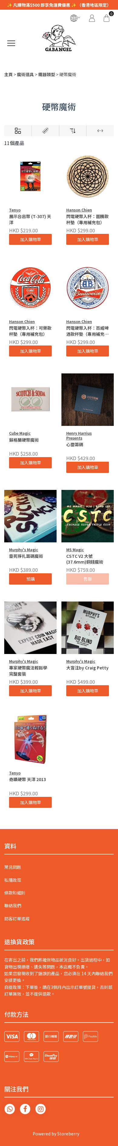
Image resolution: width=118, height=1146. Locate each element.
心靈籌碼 (74, 444)
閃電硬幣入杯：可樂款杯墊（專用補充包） (30, 331)
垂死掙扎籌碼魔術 (26, 556)
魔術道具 (25, 74)
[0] (106, 17)
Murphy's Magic (23, 549)
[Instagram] (40, 1109)
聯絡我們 (12, 905)
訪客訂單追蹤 (17, 918)
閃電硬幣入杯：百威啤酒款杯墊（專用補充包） (87, 331)
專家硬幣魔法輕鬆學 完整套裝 (28, 671)
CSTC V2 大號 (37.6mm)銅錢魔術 (84, 559)
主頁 (8, 74)
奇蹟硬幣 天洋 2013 (27, 779)
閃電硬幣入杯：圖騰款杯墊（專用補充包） (87, 219)
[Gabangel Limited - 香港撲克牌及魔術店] (59, 43)
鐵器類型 (46, 74)
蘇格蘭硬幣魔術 (24, 440)
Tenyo (15, 209)
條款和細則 (14, 893)
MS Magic (75, 549)
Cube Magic (20, 433)
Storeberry (68, 1134)
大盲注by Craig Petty (87, 668)
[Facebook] (25, 1109)
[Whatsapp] (9, 1109)
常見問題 (12, 867)
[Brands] (45, 130)
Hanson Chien (79, 209)
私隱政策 (12, 880)
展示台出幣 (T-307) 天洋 (30, 219)
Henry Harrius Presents (79, 435)
